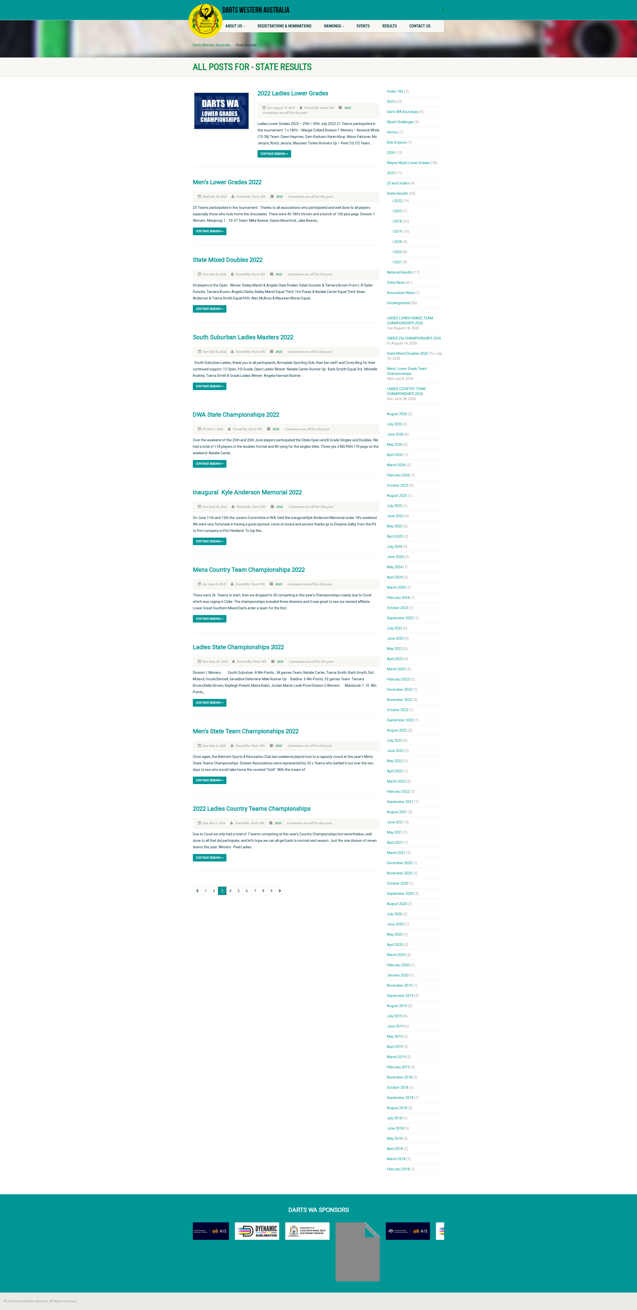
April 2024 (395, 577)
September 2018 (400, 1098)
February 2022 (398, 792)
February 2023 (398, 679)
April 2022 (395, 771)
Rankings (332, 26)
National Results (399, 272)
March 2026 (396, 465)
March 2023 (396, 669)
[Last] (279, 891)
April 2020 (395, 945)
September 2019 (400, 996)
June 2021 (395, 822)
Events (363, 26)
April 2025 (395, 536)
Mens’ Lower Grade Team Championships (407, 371)
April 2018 (395, 1149)
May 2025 (394, 526)
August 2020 (397, 904)
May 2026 (394, 445)
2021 (398, 262)
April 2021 (395, 843)
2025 (391, 173)
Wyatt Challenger (400, 122)
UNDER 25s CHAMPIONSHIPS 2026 (414, 338)
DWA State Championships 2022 (236, 414)
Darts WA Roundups (402, 112)
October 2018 (397, 1087)
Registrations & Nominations (285, 26)
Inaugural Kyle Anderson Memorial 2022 (247, 492)
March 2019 (396, 1057)
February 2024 (398, 598)
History (392, 132)
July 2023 (394, 628)
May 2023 (394, 649)
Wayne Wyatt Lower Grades (408, 163)
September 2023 (400, 618)
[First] (197, 891)
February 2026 (398, 475)
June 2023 (395, 638)
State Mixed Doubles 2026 (407, 353)
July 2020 (394, 914)
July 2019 (394, 1016)
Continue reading (273, 154)
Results (389, 26)
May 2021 (394, 832)
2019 (398, 231)
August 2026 (397, 414)
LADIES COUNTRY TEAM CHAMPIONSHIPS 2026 (406, 391)
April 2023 (395, 659)
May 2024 (394, 567)
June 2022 (395, 751)
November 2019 (399, 985)
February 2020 (398, 965)
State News (396, 283)
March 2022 (396, 781)
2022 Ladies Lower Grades (293, 93)
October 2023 (397, 608)
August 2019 (397, 1006)
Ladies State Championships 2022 (238, 647)
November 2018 (399, 1077)
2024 (391, 153)
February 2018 (398, 1169)
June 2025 (395, 516)
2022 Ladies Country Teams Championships (252, 808)
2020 (398, 252)
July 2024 (394, 547)
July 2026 (394, 424)
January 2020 (398, 975)
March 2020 (396, 955)
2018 (398, 221)
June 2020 (395, 924)
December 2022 (399, 689)
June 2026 (395, 434)
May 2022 (394, 761)
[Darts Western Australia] (205, 21)
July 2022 (394, 740)
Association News (401, 293)
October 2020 (397, 883)
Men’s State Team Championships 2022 (246, 731)
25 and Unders (398, 183)
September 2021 (400, 802)
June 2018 (395, 1128)
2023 (391, 102)
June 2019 (395, 1026)
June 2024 (395, 557)
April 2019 (395, 1047)
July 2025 (394, 506)
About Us (233, 26)
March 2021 (396, 853)
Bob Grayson (397, 142)
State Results (397, 193)
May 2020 (394, 934)
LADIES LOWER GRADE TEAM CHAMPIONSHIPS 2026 (410, 320)
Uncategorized (398, 303)
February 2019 (398, 1067)
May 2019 (394, 1036)
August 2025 (397, 496)
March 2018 (396, 1159)
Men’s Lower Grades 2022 (227, 182)
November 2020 (399, 873)
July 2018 (394, 1118)
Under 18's (395, 91)
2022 (347, 108)
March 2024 (396, 587)
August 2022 (397, 730)
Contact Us (419, 26)
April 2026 (395, 455)
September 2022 (400, 720)
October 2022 (397, 710)
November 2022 (399, 700)
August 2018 (397, 1108)
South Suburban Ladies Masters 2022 (243, 337)
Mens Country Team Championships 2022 (249, 569)
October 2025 (397, 485)
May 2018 (394, 1138)
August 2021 (397, 812)
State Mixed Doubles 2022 (228, 259)
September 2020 (400, 894)
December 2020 (399, 863)
